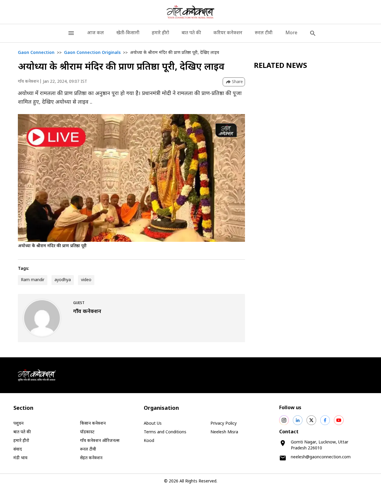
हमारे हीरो (160, 33)
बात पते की (191, 33)
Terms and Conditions (165, 432)
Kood (149, 441)
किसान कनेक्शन (93, 423)
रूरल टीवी (263, 33)
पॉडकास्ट (87, 432)
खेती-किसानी (127, 33)
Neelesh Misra (224, 432)
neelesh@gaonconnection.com (321, 457)
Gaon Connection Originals (92, 53)
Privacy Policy (223, 423)
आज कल (95, 33)
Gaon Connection (36, 53)
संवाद (17, 449)
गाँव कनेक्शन (28, 82)
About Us (153, 423)
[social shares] (284, 420)
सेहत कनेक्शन (91, 458)
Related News (280, 66)
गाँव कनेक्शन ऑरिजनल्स (99, 441)
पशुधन (18, 423)
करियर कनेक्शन (227, 33)
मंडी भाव (20, 458)
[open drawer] (71, 33)
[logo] (191, 12)
